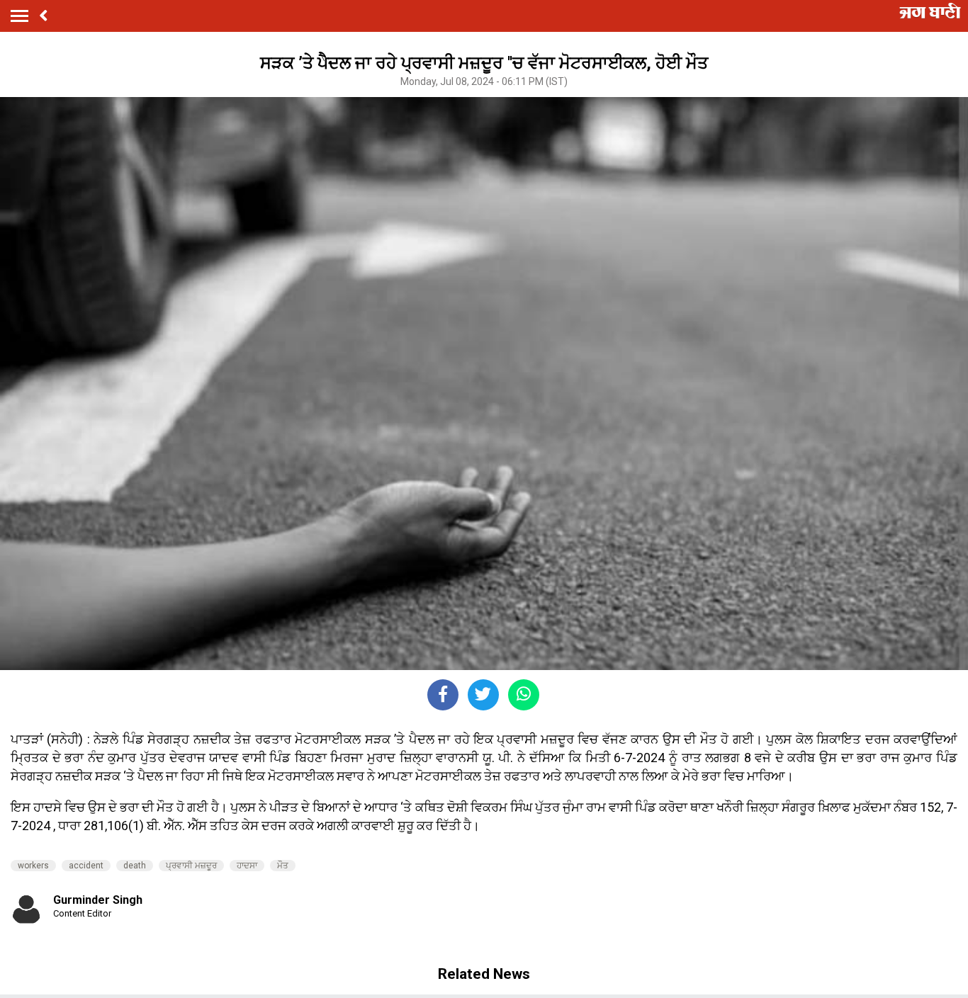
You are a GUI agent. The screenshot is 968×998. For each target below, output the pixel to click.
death (134, 866)
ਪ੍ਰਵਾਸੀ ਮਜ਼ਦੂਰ (191, 866)
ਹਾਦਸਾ (247, 866)
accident (86, 866)
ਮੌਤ (282, 866)
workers (33, 866)
